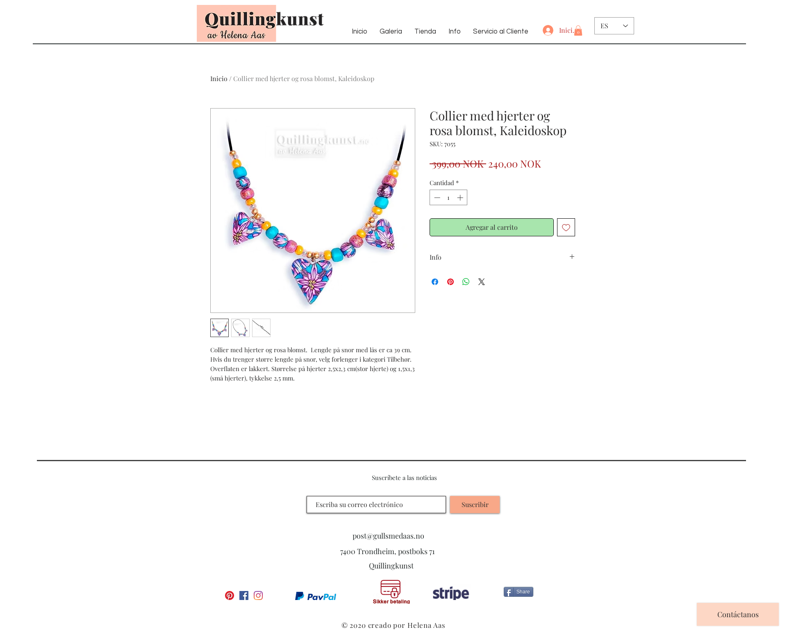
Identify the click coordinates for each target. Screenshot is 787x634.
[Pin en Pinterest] (450, 282)
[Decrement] (436, 197)
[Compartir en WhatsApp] (466, 282)
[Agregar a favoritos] (566, 227)
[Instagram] (258, 595)
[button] (578, 30)
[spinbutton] (448, 197)
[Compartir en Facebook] (435, 282)
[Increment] (460, 197)
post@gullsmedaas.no (388, 536)
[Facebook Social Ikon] (243, 595)
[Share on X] (482, 282)
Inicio (218, 78)
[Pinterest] (229, 595)
